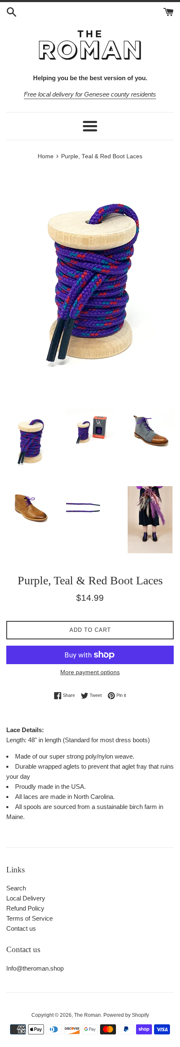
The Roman (87, 1015)
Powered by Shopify (126, 1015)
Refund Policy (25, 908)
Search (16, 888)
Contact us (21, 928)
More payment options (90, 672)
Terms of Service (29, 918)
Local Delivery (25, 898)
